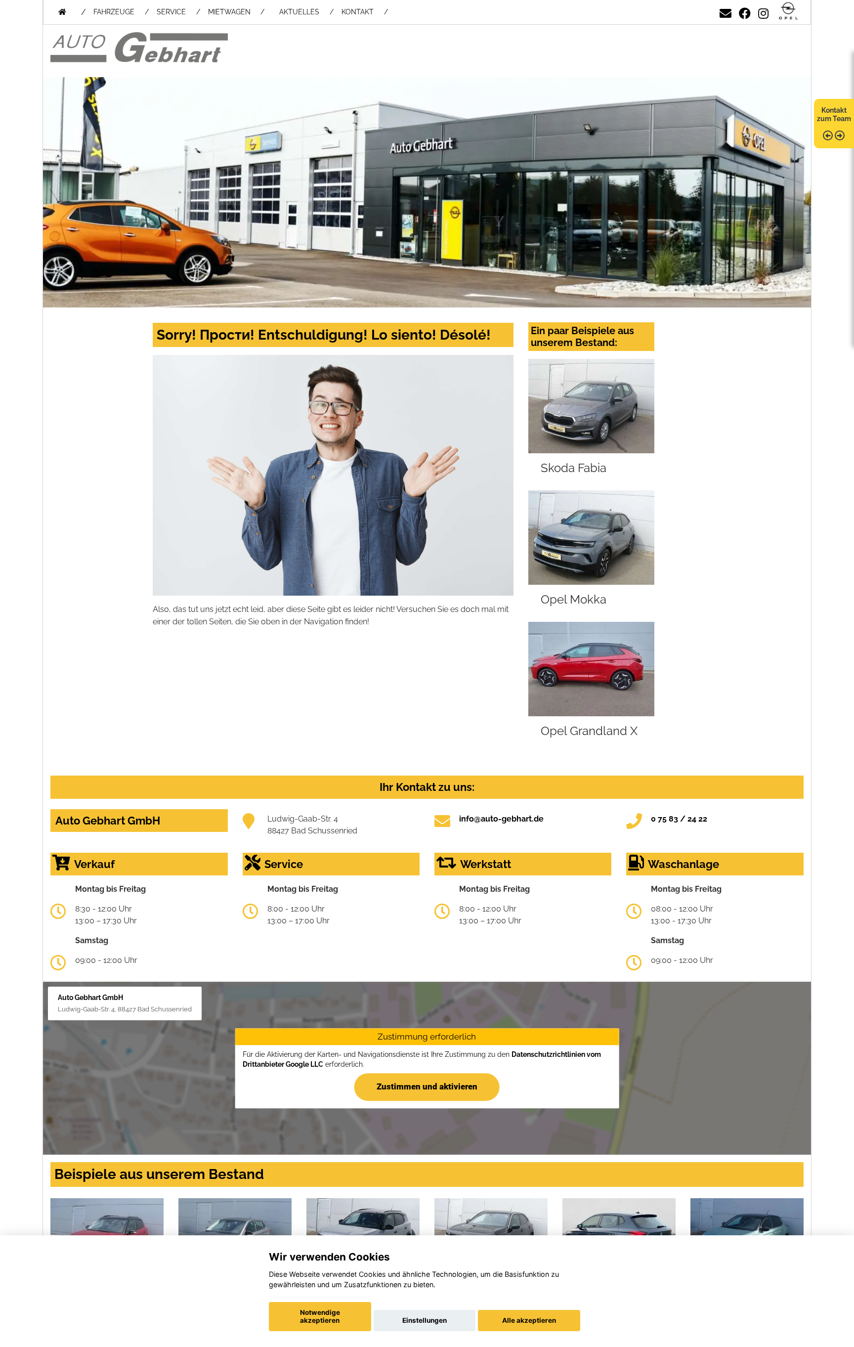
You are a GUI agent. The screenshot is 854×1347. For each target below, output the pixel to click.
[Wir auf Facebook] (745, 11)
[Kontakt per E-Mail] (725, 11)
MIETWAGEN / (236, 12)
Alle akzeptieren (529, 1320)
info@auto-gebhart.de (501, 819)
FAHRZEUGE (113, 12)
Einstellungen (424, 1320)
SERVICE (171, 12)
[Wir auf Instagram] (763, 11)
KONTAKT (358, 12)
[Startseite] (788, 11)
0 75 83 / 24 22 (679, 819)
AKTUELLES (299, 12)
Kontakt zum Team (834, 114)
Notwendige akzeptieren (320, 1316)
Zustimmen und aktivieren (427, 1086)
